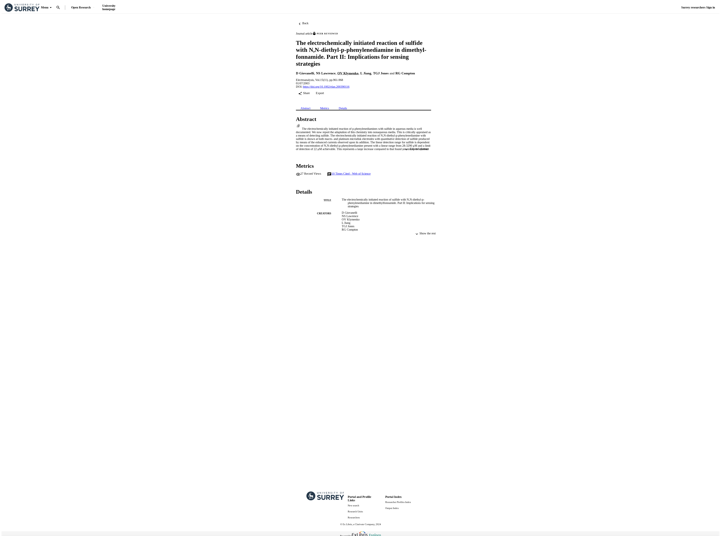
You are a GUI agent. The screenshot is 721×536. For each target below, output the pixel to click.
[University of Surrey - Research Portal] (22, 7)
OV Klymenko (347, 73)
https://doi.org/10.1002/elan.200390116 (326, 86)
